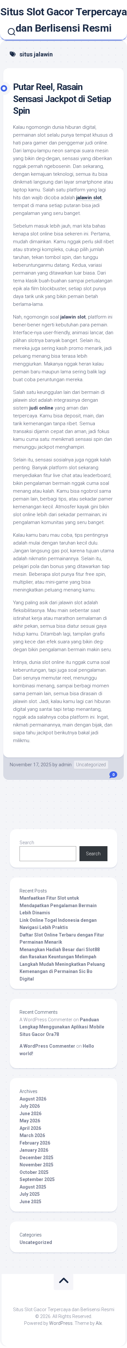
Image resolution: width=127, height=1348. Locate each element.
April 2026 (30, 1128)
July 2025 (30, 1194)
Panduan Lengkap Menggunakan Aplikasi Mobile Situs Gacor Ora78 (62, 1027)
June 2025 (30, 1201)
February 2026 (35, 1143)
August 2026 (33, 1098)
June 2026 (30, 1113)
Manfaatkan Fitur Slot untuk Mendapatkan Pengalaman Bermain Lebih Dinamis (58, 905)
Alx (99, 1323)
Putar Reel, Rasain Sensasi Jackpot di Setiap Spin (62, 99)
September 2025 (37, 1179)
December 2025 (36, 1157)
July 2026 (30, 1106)
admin (65, 765)
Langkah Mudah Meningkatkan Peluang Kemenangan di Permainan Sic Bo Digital (62, 971)
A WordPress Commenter (47, 1046)
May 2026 (30, 1120)
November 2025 (36, 1164)
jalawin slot (89, 198)
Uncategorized (91, 764)
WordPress (61, 1323)
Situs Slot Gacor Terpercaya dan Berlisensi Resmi (63, 20)
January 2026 (34, 1150)
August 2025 (33, 1187)
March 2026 (32, 1135)
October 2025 (34, 1172)
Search (27, 842)
